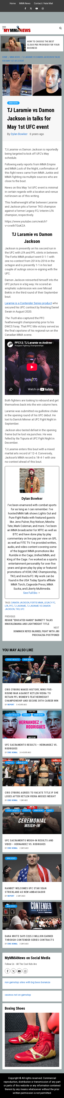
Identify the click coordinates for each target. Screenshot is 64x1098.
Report (11, 705)
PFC (11, 606)
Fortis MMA (36, 602)
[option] (32, 43)
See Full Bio (30, 592)
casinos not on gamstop (18, 994)
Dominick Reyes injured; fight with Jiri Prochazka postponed (36, 631)
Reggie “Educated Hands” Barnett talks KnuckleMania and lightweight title (29, 620)
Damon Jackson (20, 602)
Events (26, 715)
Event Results (13, 660)
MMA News (24, 3)
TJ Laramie (20, 606)
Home (13, 3)
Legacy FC (49, 602)
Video (49, 810)
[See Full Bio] (39, 593)
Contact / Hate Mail (43, 3)
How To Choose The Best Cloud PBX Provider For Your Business (43, 44)
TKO (18, 609)
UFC (22, 609)
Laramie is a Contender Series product (28, 303)
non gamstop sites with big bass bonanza (27, 982)
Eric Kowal (12, 752)
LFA (6, 606)
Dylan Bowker (19, 134)
